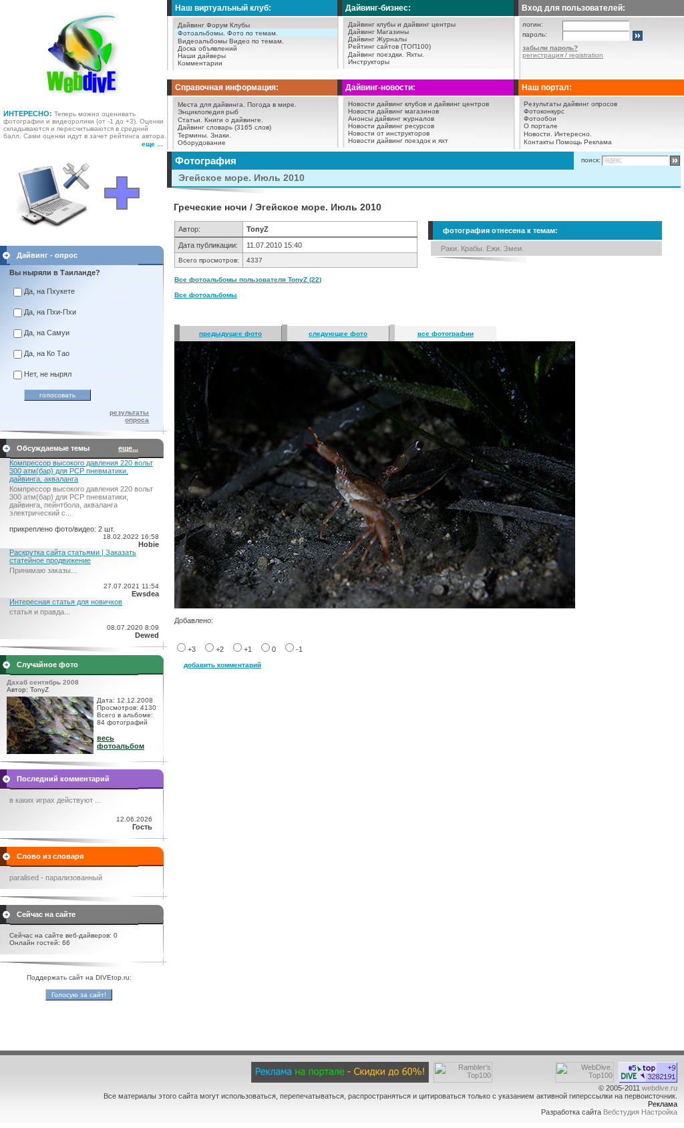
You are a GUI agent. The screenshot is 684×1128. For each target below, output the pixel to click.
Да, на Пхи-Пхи (50, 312)
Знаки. (220, 135)
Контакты (539, 142)
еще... (128, 448)
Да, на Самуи (46, 333)
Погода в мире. (272, 104)
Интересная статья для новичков (65, 602)
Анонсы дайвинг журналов (391, 118)
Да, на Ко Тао (46, 353)
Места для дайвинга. (211, 104)
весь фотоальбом (120, 742)
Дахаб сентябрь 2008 (43, 682)
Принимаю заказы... (43, 570)
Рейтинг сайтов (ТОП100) (389, 46)
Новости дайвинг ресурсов (391, 126)
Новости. (538, 134)
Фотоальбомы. (201, 33)
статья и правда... (39, 612)
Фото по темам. (252, 33)
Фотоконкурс (544, 111)
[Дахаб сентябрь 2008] (50, 751)
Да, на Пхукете (49, 291)
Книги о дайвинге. (233, 120)
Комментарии (200, 63)
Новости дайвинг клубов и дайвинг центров (418, 104)
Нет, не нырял (47, 374)
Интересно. (573, 134)
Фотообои (540, 118)
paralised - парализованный (55, 878)
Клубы (240, 25)
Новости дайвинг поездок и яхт (398, 140)
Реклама (598, 142)
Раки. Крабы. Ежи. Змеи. (482, 248)
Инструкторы (368, 61)
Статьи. (190, 120)
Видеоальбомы (202, 41)
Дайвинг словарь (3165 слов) (224, 127)
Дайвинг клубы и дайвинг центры (402, 24)
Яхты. (415, 54)
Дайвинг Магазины (378, 31)
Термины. (193, 135)
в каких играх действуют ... (55, 800)
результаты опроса (129, 416)
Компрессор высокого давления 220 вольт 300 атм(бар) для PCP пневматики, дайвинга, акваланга (81, 471)
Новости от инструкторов (389, 133)
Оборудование (202, 142)
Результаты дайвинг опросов (570, 104)
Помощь (569, 142)
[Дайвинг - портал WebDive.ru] (84, 100)
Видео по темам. (256, 41)
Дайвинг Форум (203, 25)
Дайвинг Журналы (377, 39)
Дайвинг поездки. (376, 54)
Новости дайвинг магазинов (393, 111)
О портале (541, 126)
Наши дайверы (202, 55)
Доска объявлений (207, 48)
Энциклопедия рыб (208, 112)
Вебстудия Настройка (640, 1112)
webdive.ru (659, 1088)
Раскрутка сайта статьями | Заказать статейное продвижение (72, 556)
